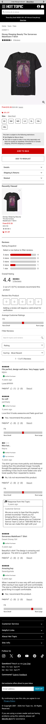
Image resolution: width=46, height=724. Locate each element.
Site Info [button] (6, 643)
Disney (5, 30)
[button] (3, 6)
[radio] (4, 121)
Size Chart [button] (12, 116)
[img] (4, 656)
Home (4, 26)
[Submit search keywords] (4, 11)
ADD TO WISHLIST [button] (23, 159)
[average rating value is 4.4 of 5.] (7, 40)
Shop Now (30, 2)
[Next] (43, 2)
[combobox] (23, 12)
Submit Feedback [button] (20, 675)
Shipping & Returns (11, 173)
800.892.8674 (7, 719)
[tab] (23, 73)
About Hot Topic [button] (9, 636)
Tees (14, 26)
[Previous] (2, 2)
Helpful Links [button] (8, 630)
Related (7, 178)
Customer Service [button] (10, 624)
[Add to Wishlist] (19, 190)
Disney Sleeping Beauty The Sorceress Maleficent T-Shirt (12, 219)
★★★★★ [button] (6, 229)
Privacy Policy (9, 701)
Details (6, 167)
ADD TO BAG (23, 151)
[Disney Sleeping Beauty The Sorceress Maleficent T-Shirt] (12, 201)
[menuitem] (42, 6)
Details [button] (21, 107)
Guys (9, 26)
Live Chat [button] (27, 664)
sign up (39, 689)
